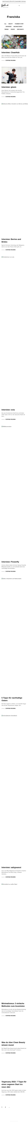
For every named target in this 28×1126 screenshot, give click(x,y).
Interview (8, 26)
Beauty (11, 23)
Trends (6, 29)
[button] (18, 5)
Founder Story (19, 23)
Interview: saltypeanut (11, 867)
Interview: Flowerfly (10, 562)
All (5, 23)
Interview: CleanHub (11, 52)
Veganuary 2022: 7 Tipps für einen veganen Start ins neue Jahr (14, 1084)
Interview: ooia (8, 410)
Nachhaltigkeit (18, 26)
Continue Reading (10, 60)
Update (13, 29)
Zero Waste (20, 29)
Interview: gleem (9, 87)
